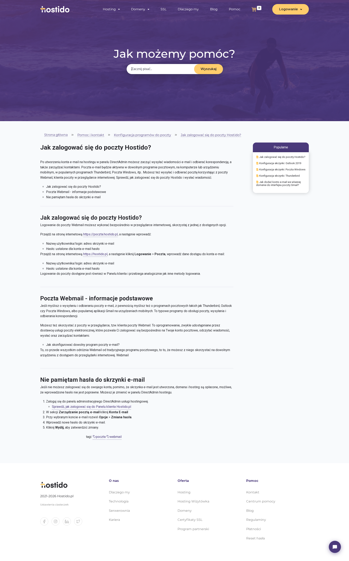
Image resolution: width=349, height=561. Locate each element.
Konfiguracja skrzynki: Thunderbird (279, 175)
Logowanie (288, 9)
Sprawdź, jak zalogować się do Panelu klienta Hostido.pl (91, 407)
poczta (101, 437)
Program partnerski (193, 529)
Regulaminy (256, 520)
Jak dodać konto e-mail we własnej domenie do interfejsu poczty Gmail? (278, 183)
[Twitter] (79, 523)
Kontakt (252, 492)
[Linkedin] (68, 523)
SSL (163, 9)
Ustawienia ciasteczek (54, 504)
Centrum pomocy (260, 501)
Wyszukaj (209, 69)
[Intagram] (57, 523)
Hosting (184, 492)
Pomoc (234, 9)
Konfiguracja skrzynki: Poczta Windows (282, 169)
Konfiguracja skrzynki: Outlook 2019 (280, 163)
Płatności (253, 529)
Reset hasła (255, 538)
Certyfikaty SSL (190, 520)
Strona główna (56, 135)
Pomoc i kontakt (90, 135)
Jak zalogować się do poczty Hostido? (211, 135)
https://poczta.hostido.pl (100, 234)
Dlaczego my (188, 9)
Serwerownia (119, 511)
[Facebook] (46, 523)
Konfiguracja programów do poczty (142, 135)
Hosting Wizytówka (193, 501)
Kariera (114, 520)
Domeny (185, 511)
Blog (214, 9)
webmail (116, 437)
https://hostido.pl (95, 254)
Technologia (118, 501)
